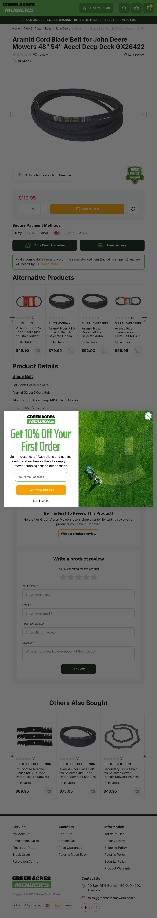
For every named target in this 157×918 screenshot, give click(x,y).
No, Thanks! (41, 500)
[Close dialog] (148, 416)
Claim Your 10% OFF (41, 490)
